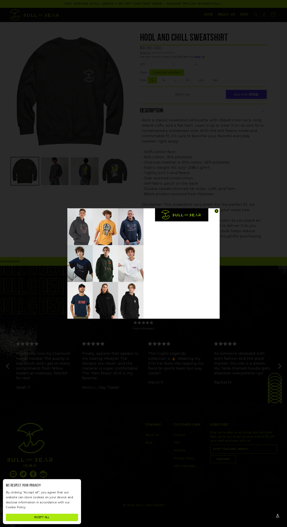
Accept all (42, 517)
